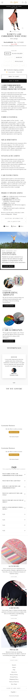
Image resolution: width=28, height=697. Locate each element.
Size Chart (14, 684)
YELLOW (15, 65)
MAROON (19, 57)
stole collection (15, 212)
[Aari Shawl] (14, 593)
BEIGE (8, 53)
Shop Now (14, 660)
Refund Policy (14, 677)
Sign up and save (14, 688)
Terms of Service (14, 681)
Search (14, 665)
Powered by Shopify (14, 695)
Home (14, 667)
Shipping (11, 45)
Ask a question (14, 221)
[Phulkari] (14, 635)
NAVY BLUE (8, 61)
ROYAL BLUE (19, 61)
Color (14, 50)
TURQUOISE (6, 65)
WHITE (23, 65)
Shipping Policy (14, 679)
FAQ (14, 669)
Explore (14, 576)
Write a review (14, 432)
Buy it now (14, 80)
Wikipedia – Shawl (11, 214)
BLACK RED (9, 57)
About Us (14, 672)
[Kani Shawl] (14, 551)
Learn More (8, 266)
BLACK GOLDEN (17, 53)
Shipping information (14, 218)
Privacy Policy (14, 674)
